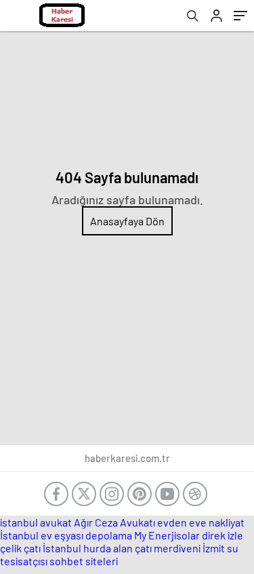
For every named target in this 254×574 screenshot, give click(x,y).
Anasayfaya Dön (127, 220)
